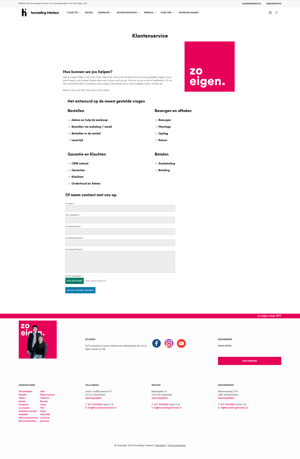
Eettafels (23, 414)
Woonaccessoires (28, 417)
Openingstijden (160, 398)
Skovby (44, 401)
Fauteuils (24, 404)
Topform (44, 398)
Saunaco (44, 421)
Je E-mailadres (73, 215)
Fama (43, 404)
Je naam (70, 203)
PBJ (42, 407)
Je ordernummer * (73, 226)
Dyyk (43, 411)
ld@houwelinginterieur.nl (167, 407)
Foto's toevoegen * (74, 276)
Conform (45, 417)
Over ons (166, 13)
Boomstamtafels (127, 13)
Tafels (22, 398)
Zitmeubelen (25, 391)
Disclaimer (160, 445)
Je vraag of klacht (74, 249)
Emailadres (225, 346)
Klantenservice (251, 4)
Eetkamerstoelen (28, 411)
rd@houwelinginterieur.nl (234, 407)
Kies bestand (74, 280)
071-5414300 (95, 404)
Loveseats (24, 407)
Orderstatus (273, 4)
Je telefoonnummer (75, 238)
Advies (89, 13)
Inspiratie (104, 13)
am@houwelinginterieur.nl (102, 407)
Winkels (148, 13)
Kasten (22, 401)
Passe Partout (47, 394)
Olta (42, 391)
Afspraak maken (188, 13)
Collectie (72, 13)
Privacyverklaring (177, 445)
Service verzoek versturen (80, 290)
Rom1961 (45, 414)
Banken (23, 394)
